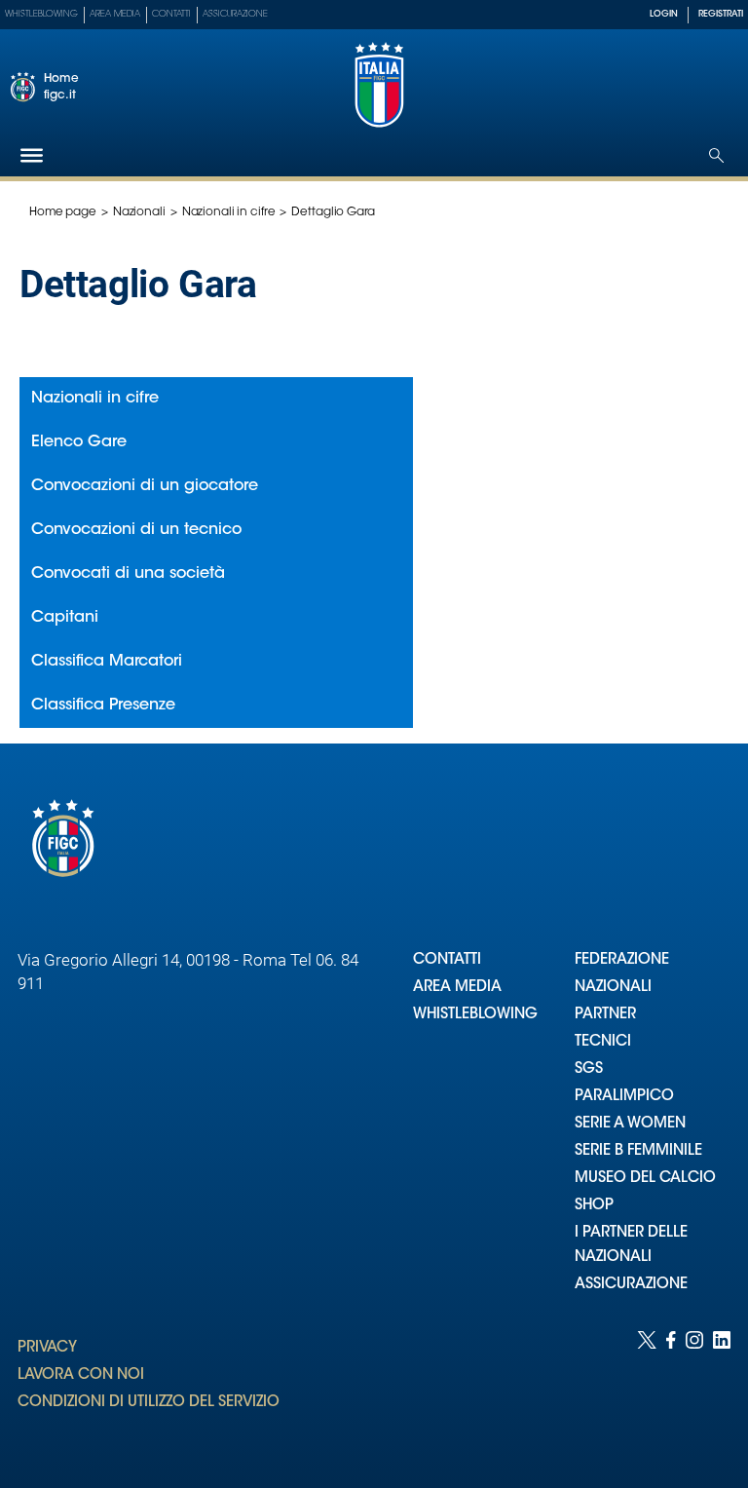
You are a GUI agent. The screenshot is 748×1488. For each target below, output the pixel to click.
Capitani (64, 618)
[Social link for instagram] (694, 1390)
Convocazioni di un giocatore (144, 486)
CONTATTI (447, 960)
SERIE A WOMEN (630, 1124)
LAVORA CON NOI (81, 1375)
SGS (589, 1069)
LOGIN (664, 14)
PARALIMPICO (624, 1096)
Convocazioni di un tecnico (136, 530)
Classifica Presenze (103, 705)
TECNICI (603, 1042)
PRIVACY (47, 1348)
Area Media (115, 14)
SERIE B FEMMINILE (638, 1151)
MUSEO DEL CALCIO (645, 1178)
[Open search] (716, 155)
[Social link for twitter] (646, 1390)
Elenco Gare (79, 442)
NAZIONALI (613, 987)
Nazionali (139, 212)
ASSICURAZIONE (631, 1285)
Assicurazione (235, 14)
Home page (62, 212)
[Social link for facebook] (671, 1390)
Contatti (171, 14)
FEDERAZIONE (622, 960)
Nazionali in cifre (229, 212)
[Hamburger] (31, 155)
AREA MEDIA (457, 987)
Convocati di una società (128, 574)
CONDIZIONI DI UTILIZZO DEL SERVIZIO (149, 1402)
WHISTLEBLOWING (475, 1015)
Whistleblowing (41, 14)
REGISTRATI (720, 14)
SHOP (594, 1206)
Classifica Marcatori (106, 661)
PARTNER (605, 1015)
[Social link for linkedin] (721, 1390)
